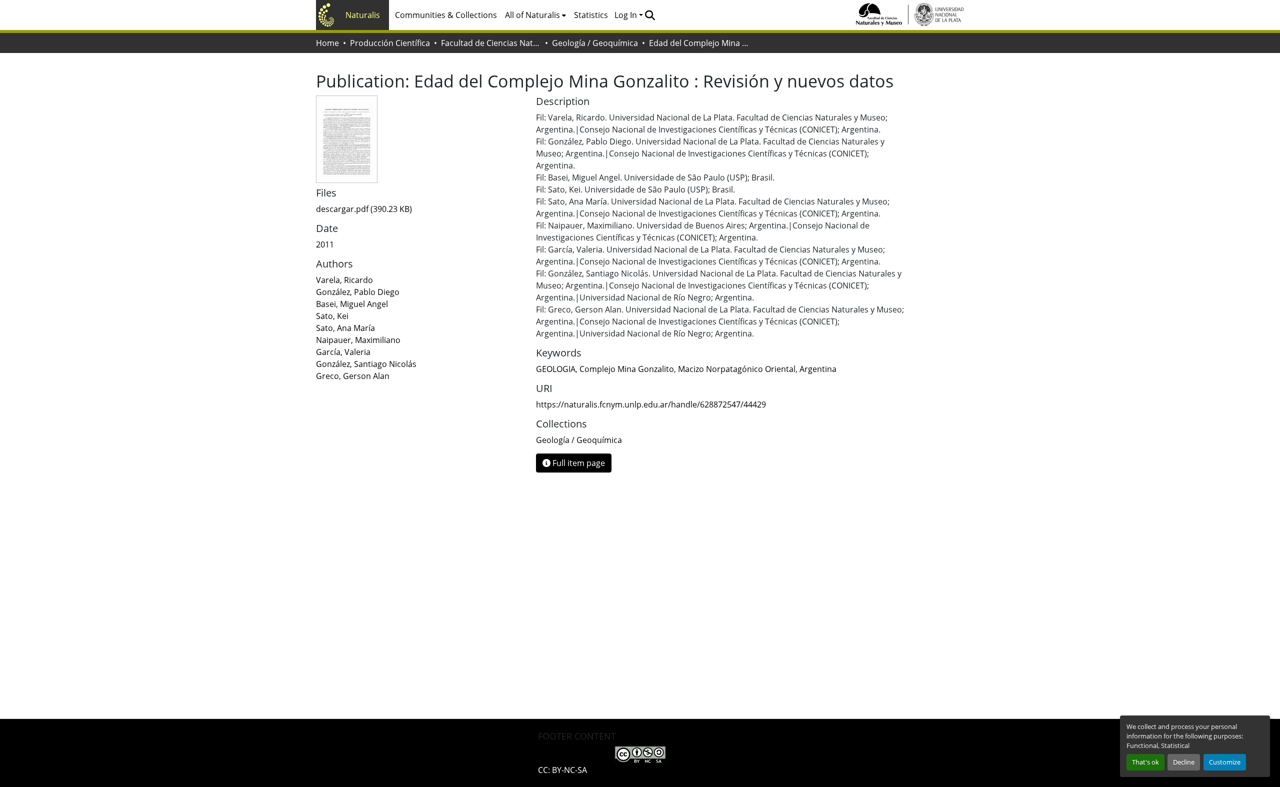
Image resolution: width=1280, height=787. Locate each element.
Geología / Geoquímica (595, 43)
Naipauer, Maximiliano (358, 340)
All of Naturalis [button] (532, 15)
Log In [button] (626, 15)
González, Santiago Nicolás (366, 364)
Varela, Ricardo (344, 280)
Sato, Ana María (345, 328)
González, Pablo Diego (358, 292)
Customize (1224, 762)
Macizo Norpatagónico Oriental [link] (737, 369)
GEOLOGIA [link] (556, 369)
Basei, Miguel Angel (352, 304)
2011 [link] (325, 244)
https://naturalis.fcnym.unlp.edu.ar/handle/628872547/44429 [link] (651, 404)
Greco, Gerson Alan (353, 376)
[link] (420, 209)
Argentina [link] (818, 369)
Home (327, 43)
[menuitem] (535, 15)
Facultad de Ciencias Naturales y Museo (491, 43)
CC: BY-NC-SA (562, 770)
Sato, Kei (332, 316)
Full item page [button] (577, 463)
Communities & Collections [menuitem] (446, 15)
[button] (650, 15)
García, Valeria (343, 352)
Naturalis (363, 15)
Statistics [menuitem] (591, 15)
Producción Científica (390, 43)
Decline (1183, 762)
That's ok (1145, 762)
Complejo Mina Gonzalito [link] (627, 369)
